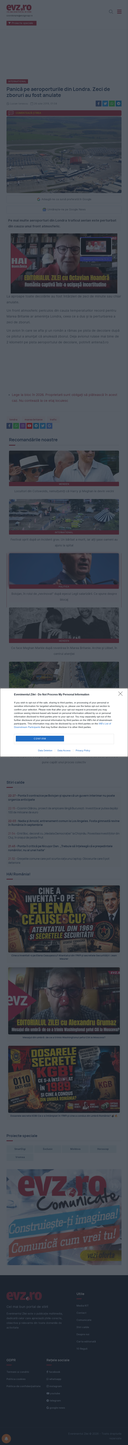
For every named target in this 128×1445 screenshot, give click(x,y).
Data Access (64, 750)
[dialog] (64, 722)
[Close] (121, 695)
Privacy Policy (83, 750)
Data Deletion (45, 750)
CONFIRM (40, 738)
